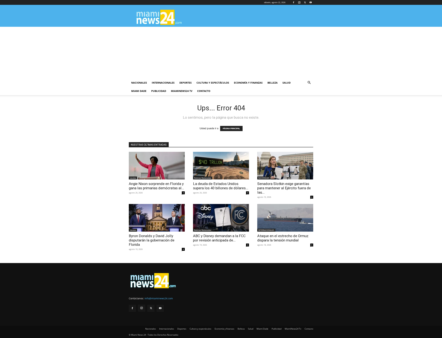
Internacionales (163, 82)
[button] (309, 83)
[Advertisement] (221, 52)
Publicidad (158, 91)
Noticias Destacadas (202, 178)
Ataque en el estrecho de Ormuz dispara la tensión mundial (283, 238)
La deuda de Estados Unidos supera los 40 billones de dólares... (220, 186)
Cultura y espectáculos (212, 82)
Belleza (272, 82)
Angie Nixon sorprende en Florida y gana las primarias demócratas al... (156, 186)
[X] (305, 2)
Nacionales (139, 82)
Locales (133, 178)
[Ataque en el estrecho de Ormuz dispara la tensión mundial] (285, 218)
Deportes (185, 82)
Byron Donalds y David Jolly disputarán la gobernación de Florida (151, 240)
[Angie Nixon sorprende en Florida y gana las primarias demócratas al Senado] (157, 165)
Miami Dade (138, 91)
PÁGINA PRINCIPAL (231, 128)
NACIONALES (263, 178)
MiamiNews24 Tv (181, 91)
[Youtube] (310, 2)
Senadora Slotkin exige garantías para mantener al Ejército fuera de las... (284, 188)
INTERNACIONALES (266, 230)
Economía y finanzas (248, 82)
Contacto (203, 91)
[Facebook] (293, 2)
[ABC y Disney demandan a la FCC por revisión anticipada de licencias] (221, 218)
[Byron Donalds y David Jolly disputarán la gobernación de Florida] (157, 218)
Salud (286, 82)
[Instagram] (299, 2)
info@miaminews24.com (159, 298)
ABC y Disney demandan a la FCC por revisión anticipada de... (219, 238)
